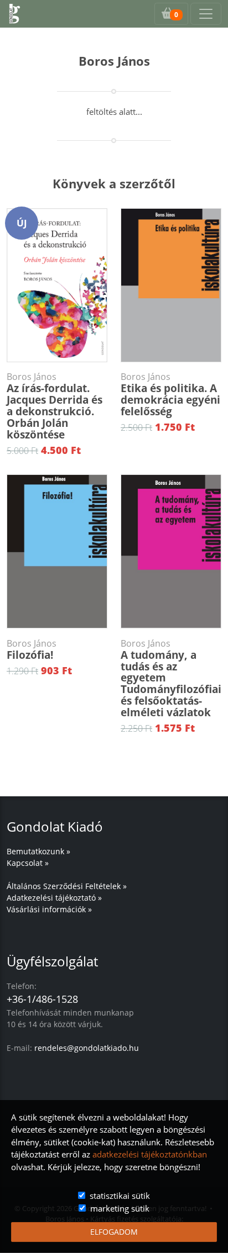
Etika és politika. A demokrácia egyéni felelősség (170, 395)
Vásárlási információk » (49, 909)
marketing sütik (119, 1208)
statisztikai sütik (120, 1195)
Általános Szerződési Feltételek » (67, 886)
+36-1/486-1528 (42, 999)
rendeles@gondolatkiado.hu (86, 1048)
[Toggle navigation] (205, 14)
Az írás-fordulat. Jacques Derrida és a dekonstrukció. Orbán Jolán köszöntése (54, 406)
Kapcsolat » (28, 863)
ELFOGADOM (114, 1231)
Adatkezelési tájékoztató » (54, 897)
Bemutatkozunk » (38, 851)
